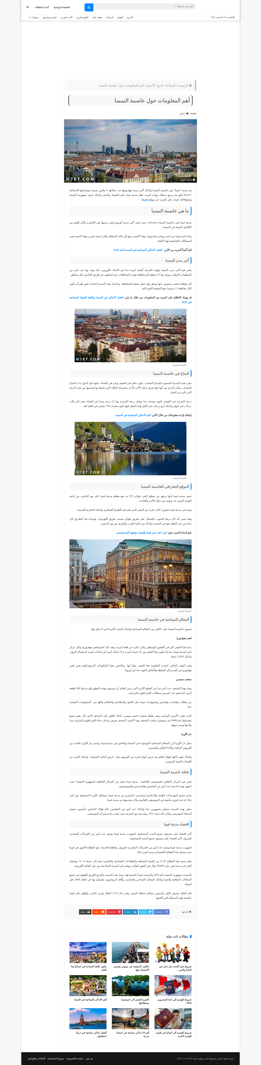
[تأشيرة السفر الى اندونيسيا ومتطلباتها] (130, 985)
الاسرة (130, 17)
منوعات (35, 17)
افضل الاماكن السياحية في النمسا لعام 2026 (138, 249)
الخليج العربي (82, 17)
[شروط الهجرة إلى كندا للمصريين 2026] (173, 985)
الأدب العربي (66, 17)
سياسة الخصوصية (74, 1058)
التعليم (120, 17)
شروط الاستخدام (56, 1058)
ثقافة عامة (97, 17)
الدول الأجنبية (154, 85)
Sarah (193, 113)
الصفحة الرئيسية (62, 7)
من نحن (89, 1058)
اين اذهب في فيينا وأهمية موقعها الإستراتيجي (141, 532)
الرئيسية (183, 85)
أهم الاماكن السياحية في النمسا (133, 415)
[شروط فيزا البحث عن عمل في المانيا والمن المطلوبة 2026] (173, 952)
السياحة (109, 17)
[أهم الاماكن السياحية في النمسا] (88, 985)
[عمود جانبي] (28, 7)
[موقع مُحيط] (219, 7)
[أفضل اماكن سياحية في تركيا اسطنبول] (88, 1018)
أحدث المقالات (42, 7)
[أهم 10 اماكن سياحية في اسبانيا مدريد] (130, 1018)
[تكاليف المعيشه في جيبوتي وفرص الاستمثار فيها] (130, 952)
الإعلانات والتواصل (36, 1058)
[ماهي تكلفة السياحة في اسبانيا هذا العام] (88, 952)
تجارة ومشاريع (50, 17)
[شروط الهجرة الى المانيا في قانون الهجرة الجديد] (173, 1018)
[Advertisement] (130, 49)
